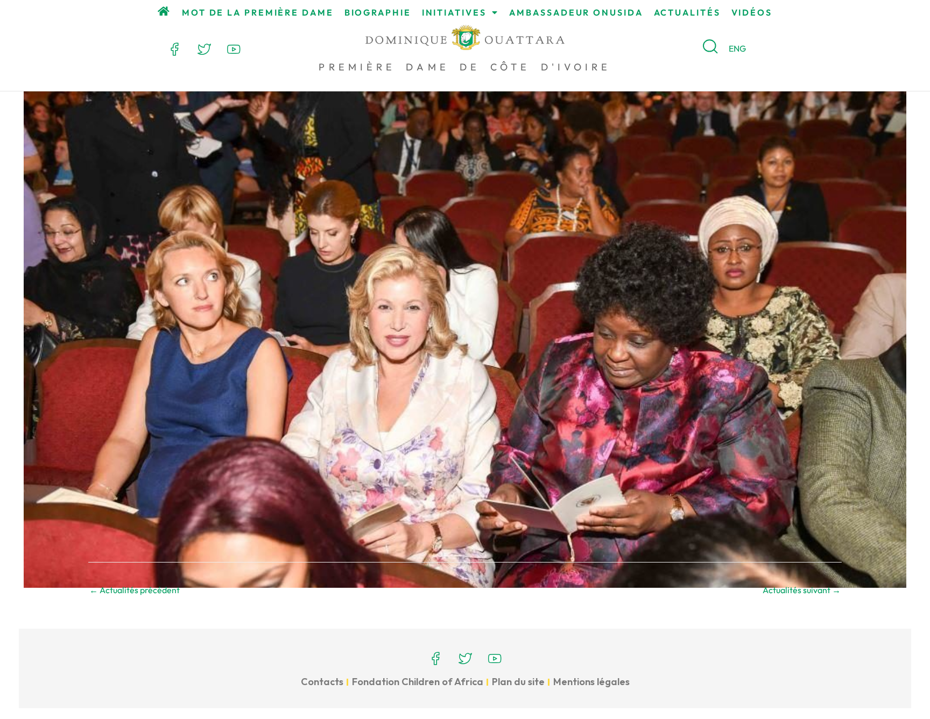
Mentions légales (591, 681)
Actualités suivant (802, 590)
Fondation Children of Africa (417, 681)
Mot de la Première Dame (258, 12)
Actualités (687, 12)
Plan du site (518, 681)
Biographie (377, 12)
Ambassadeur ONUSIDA (576, 12)
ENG (737, 48)
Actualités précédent (134, 590)
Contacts (322, 681)
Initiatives (454, 12)
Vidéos (751, 12)
